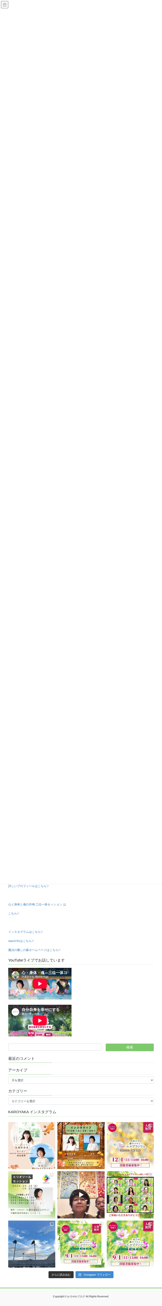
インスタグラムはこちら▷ (26, 931)
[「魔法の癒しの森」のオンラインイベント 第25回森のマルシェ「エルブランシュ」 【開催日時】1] (130, 1145)
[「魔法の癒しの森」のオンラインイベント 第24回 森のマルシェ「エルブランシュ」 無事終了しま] (130, 1194)
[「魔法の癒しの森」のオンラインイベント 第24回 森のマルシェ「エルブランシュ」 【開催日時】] (80, 1244)
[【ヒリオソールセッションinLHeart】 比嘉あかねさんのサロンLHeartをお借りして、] (31, 1194)
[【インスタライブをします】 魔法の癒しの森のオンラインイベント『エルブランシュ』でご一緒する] (80, 1145)
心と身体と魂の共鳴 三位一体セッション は (37, 904)
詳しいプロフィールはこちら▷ (29, 886)
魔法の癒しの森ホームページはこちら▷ (34, 950)
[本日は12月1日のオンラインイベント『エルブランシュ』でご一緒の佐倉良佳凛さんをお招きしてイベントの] (31, 1145)
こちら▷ (14, 913)
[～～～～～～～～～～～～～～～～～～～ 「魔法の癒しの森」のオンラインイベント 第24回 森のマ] (130, 1244)
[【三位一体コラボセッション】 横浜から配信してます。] (80, 1194)
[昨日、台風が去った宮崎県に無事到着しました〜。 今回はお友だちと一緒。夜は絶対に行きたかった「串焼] (31, 1244)
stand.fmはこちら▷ (21, 941)
